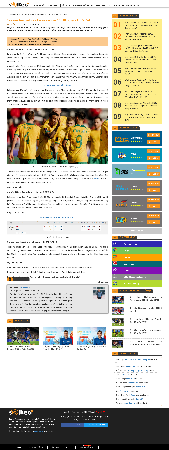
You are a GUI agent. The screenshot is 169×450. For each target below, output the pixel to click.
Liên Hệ (69, 447)
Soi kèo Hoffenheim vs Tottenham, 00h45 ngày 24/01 (146, 298)
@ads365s (100, 412)
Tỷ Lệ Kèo (66, 5)
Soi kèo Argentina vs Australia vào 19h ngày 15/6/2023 (34, 42)
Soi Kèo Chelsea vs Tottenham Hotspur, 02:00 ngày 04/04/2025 (20, 347)
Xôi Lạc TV (130, 366)
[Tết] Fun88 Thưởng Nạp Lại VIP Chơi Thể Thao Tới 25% (56, 347)
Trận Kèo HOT (53, 5)
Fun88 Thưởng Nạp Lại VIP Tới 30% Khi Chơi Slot (91, 347)
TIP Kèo (116, 5)
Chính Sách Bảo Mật (36, 447)
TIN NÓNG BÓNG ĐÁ (128, 16)
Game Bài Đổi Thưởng (83, 5)
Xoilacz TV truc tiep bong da (137, 360)
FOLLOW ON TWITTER (96, 424)
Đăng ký (155, 142)
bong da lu (38, 431)
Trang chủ (39, 5)
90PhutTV (130, 379)
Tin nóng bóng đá (130, 5)
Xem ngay (155, 135)
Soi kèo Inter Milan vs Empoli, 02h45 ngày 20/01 (146, 320)
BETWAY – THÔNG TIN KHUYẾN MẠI (135, 291)
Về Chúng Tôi (17, 447)
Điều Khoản (55, 447)
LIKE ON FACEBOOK (72, 424)
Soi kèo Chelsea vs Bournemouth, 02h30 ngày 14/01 (146, 343)
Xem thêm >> (137, 230)
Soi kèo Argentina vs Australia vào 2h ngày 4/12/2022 (33, 44)
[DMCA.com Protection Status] (136, 426)
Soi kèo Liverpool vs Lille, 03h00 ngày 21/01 (146, 309)
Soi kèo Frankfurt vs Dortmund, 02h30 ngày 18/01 (146, 331)
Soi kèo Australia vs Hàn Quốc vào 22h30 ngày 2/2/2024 (34, 39)
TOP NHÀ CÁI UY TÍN (129, 128)
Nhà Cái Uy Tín (103, 5)
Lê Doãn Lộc (24, 287)
